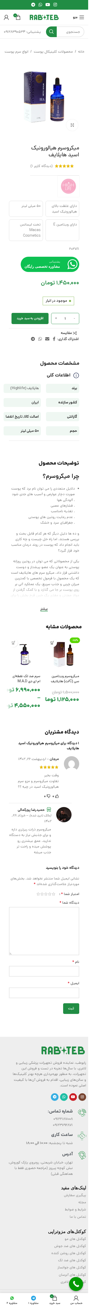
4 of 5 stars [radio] (42, 894)
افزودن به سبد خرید (30, 318)
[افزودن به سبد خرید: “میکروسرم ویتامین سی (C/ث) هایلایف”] (52, 642)
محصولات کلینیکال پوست (53, 51)
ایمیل (73, 983)
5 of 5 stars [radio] (38, 894)
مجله (82, 1202)
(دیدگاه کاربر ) (41, 166)
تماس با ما (78, 1216)
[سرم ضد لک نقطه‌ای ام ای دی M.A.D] (24, 654)
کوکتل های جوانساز (71, 1267)
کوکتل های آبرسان (72, 1274)
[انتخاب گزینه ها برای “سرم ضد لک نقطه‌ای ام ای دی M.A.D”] (13, 642)
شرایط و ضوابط (75, 1209)
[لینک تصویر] (63, 1050)
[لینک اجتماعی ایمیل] (47, 339)
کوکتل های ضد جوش (70, 1246)
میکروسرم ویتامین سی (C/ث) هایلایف (65, 679)
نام (75, 962)
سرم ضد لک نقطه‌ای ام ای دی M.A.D (26, 679)
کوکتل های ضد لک (72, 1260)
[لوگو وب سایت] (44, 17)
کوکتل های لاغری (73, 1281)
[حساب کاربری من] (6, 17)
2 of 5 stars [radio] (50, 894)
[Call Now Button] (76, 1284)
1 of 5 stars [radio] (53, 894)
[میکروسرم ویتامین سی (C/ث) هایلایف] (63, 654)
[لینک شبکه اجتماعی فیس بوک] (54, 339)
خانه (81, 51)
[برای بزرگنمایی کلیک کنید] (72, 125)
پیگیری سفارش (75, 1195)
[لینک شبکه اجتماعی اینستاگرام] (55, 5)
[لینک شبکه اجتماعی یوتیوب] (48, 5)
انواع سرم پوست (16, 51)
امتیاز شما (70, 894)
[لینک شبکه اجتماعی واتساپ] (40, 5)
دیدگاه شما (69, 902)
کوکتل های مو (75, 1238)
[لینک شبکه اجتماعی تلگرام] (33, 5)
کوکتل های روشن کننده (68, 1253)
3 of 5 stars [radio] (46, 894)
